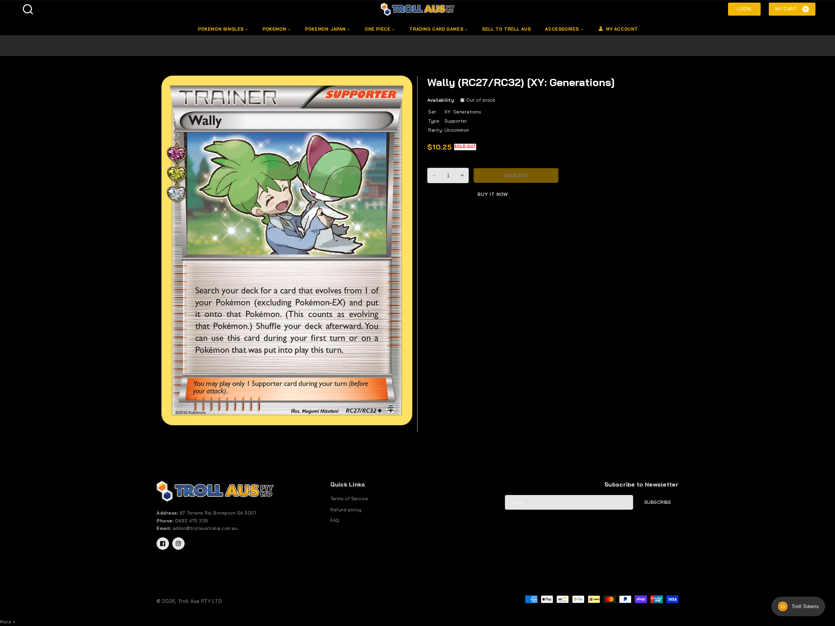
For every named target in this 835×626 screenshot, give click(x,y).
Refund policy (346, 510)
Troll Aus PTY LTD (200, 601)
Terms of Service (349, 499)
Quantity (437, 162)
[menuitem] (222, 29)
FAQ (335, 520)
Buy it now (493, 194)
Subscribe (657, 502)
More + (7, 622)
